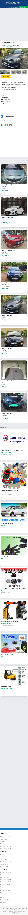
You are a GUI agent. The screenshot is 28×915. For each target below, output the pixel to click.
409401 (10, 46)
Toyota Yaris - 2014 (7, 315)
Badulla (3, 253)
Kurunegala (4, 286)
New (7, 97)
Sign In (12, 7)
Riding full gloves (6, 556)
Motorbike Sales (6, 452)
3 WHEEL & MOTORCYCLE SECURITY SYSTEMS (14, 588)
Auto (9, 99)
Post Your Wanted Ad (5, 872)
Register (17, 7)
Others (3, 558)
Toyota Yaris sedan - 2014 (9, 250)
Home (1, 38)
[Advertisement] (14, 23)
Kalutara (4, 351)
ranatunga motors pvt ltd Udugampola (12, 450)
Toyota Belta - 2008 (7, 381)
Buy (5, 38)
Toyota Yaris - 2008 (7, 413)
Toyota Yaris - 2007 (7, 348)
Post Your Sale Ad (5, 836)
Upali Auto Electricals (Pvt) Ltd (9, 490)
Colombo (4, 188)
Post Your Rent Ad (5, 854)
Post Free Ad (23, 7)
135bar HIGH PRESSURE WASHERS (10, 621)
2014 (8, 95)
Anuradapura (5, 221)
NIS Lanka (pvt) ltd (6, 686)
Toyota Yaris (7, 101)
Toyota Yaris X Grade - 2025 (9, 217)
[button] (2, 59)
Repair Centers (5, 493)
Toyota (6, 94)
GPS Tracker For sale (7, 654)
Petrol (7, 103)
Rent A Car (4, 525)
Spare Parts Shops (6, 688)
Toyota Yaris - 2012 (7, 185)
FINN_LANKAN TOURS (7, 523)
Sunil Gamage (9, 45)
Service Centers (6, 623)
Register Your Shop (5, 890)
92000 (7, 104)
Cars (7, 188)
